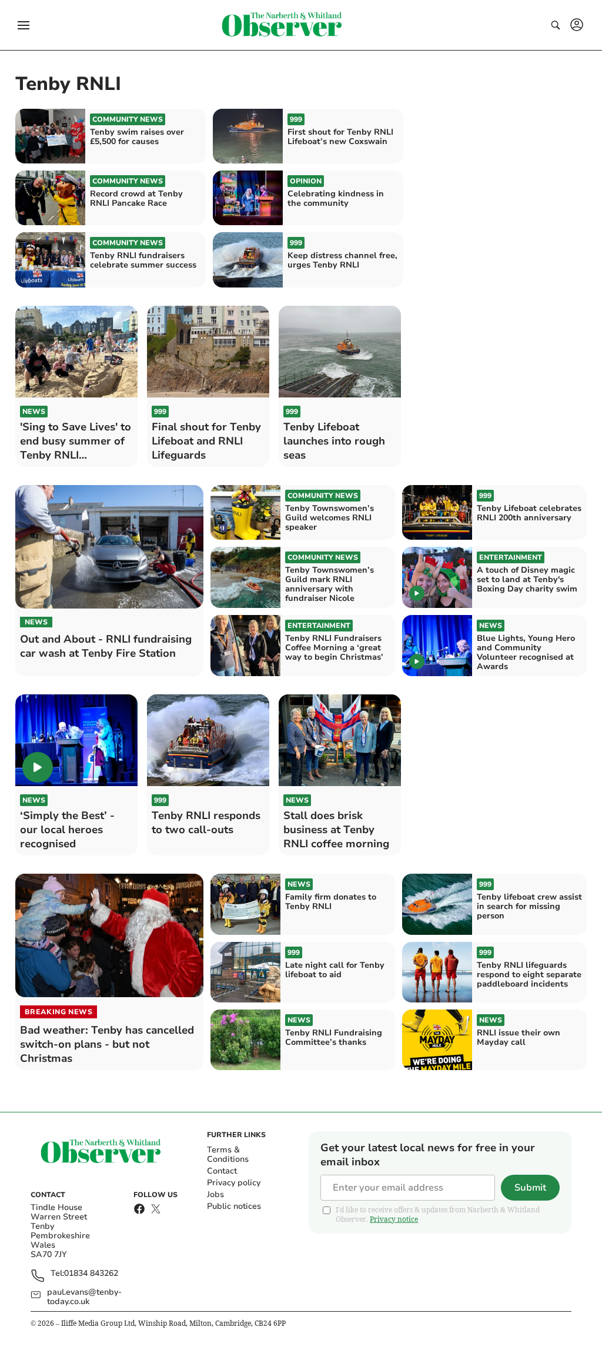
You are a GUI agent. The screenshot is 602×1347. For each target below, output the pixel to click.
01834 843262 (91, 1274)
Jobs (215, 1194)
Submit (530, 1187)
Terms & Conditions (228, 1154)
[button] (23, 25)
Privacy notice (394, 1219)
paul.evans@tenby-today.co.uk (84, 1297)
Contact (222, 1170)
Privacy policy (233, 1182)
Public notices (234, 1206)
